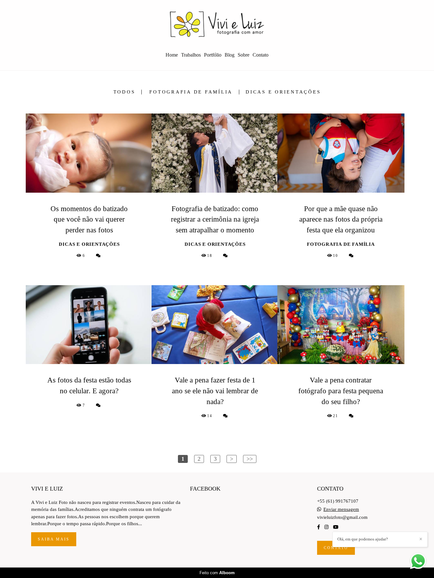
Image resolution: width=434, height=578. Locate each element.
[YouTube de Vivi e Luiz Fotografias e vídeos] (335, 527)
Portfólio (212, 55)
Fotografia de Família (191, 92)
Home (172, 55)
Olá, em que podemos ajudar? (362, 539)
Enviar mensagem (341, 509)
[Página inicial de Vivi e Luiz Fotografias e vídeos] (217, 24)
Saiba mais (54, 539)
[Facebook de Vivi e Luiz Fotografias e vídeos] (318, 527)
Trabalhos (191, 55)
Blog (229, 55)
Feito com (217, 572)
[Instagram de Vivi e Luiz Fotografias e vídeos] (326, 527)
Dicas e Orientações (283, 92)
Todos (124, 92)
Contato (260, 55)
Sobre (243, 55)
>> (250, 459)
